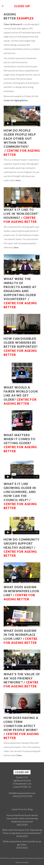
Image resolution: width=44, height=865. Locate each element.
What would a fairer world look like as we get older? (22, 843)
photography (19, 83)
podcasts (8, 83)
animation (34, 83)
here (16, 247)
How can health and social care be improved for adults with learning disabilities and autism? (22, 818)
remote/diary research (14, 66)
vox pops (33, 66)
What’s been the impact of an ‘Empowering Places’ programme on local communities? (22, 831)
